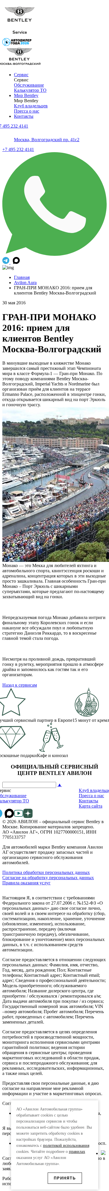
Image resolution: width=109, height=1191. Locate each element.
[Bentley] (19, 35)
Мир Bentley (26, 95)
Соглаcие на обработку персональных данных (48, 877)
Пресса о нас (26, 111)
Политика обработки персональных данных (46, 872)
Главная (22, 277)
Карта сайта (90, 806)
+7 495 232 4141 (18, 149)
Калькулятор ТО (30, 90)
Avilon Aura (25, 282)
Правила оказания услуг (26, 882)
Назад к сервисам (19, 685)
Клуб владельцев (31, 105)
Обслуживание (29, 85)
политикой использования (66, 1145)
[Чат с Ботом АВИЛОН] (6, 262)
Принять (65, 1178)
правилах (77, 1151)
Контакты (23, 116)
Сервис (21, 74)
